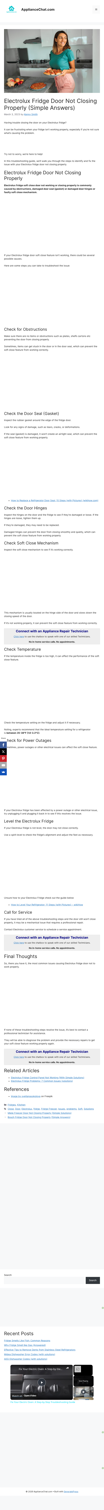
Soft (80, 1109)
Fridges (12, 1104)
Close (11, 1109)
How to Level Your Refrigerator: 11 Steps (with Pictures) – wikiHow (47, 904)
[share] (67, 1367)
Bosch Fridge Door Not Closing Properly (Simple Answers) (39, 1117)
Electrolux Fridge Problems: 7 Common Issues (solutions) (42, 1081)
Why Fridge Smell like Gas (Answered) (25, 1345)
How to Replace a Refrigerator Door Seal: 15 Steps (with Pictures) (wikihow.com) (54, 500)
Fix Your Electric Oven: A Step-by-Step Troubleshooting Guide (41, 1369)
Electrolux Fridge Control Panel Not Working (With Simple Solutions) (47, 1077)
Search (8, 1275)
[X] (3, 751)
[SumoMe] (3, 772)
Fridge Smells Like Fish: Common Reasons (27, 1340)
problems (71, 1109)
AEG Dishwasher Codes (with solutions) (25, 1359)
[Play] (83, 1392)
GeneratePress (71, 1491)
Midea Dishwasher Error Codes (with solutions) (29, 1354)
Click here (19, 636)
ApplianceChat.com (38, 9)
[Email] (3, 765)
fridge (36, 1109)
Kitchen (21, 1104)
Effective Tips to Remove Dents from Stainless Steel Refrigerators (39, 1349)
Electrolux (27, 1109)
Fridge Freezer (49, 1109)
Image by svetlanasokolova (25, 1096)
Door (17, 1109)
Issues (61, 1109)
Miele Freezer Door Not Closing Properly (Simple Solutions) (40, 1113)
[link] (14, 1369)
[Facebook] (3, 745)
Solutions (89, 1109)
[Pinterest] (3, 758)
